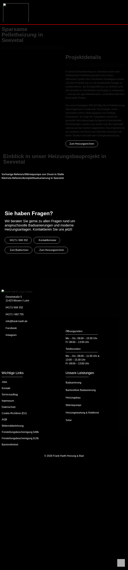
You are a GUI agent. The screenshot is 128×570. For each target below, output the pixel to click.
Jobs (4, 382)
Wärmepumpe (73, 405)
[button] (122, 9)
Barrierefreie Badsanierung (81, 390)
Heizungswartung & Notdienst (82, 412)
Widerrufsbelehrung (13, 425)
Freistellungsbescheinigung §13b (20, 438)
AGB (4, 419)
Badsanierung (73, 382)
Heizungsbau (73, 397)
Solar (69, 420)
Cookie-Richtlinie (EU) (14, 413)
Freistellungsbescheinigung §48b (20, 432)
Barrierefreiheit (10, 444)
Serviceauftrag (10, 394)
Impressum (8, 400)
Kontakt (6, 388)
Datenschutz (9, 407)
